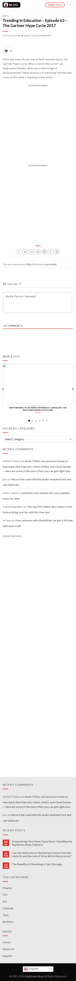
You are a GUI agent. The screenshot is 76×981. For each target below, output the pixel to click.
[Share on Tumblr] (51, 252)
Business (8, 921)
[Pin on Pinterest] (38, 252)
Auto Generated (41, 35)
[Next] (72, 389)
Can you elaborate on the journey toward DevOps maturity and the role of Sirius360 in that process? (41, 854)
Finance (7, 887)
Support (7, 955)
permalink (51, 264)
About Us (8, 949)
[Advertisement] (38, 125)
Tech (5, 915)
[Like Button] (6, 51)
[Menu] (70, 5)
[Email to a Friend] (31, 252)
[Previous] (3, 389)
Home (6, 942)
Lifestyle (8, 908)
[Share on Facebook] (19, 252)
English (33, 968)
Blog (6, 16)
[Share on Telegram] (57, 252)
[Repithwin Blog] (11, 5)
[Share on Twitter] (25, 252)
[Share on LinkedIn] (44, 252)
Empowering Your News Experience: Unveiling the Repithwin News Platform (42, 843)
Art (5, 901)
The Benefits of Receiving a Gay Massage (37, 864)
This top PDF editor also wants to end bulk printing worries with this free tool (37, 509)
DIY (5, 894)
